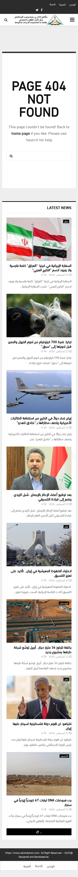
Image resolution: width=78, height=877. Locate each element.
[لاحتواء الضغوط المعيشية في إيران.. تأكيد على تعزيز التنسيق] (39, 544)
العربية (62, 4)
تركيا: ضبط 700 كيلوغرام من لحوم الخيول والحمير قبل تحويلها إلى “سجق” (40, 344)
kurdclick (54, 856)
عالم (66, 526)
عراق (66, 221)
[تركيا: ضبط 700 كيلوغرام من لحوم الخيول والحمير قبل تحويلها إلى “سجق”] (39, 315)
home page (20, 133)
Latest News (59, 207)
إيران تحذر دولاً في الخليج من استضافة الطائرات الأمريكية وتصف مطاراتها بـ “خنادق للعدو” (41, 420)
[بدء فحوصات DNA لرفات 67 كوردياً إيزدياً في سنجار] (39, 774)
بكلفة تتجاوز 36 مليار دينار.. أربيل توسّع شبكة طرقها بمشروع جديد (43, 649)
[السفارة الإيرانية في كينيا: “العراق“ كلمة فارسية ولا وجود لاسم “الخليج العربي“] (39, 239)
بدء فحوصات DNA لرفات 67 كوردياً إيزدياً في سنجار (43, 802)
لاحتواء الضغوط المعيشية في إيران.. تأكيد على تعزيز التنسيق (41, 573)
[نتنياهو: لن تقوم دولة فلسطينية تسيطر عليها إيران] (39, 697)
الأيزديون (64, 755)
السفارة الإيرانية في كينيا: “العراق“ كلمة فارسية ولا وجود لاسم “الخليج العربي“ (41, 267)
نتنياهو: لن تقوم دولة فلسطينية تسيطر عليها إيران (42, 725)
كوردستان (64, 603)
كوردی (72, 4)
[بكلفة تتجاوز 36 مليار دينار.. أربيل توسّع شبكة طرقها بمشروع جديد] (39, 621)
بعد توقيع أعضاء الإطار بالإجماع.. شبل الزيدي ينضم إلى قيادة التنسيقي (43, 496)
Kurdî (52, 4)
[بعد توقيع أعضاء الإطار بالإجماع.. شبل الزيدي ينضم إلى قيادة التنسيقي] (39, 468)
